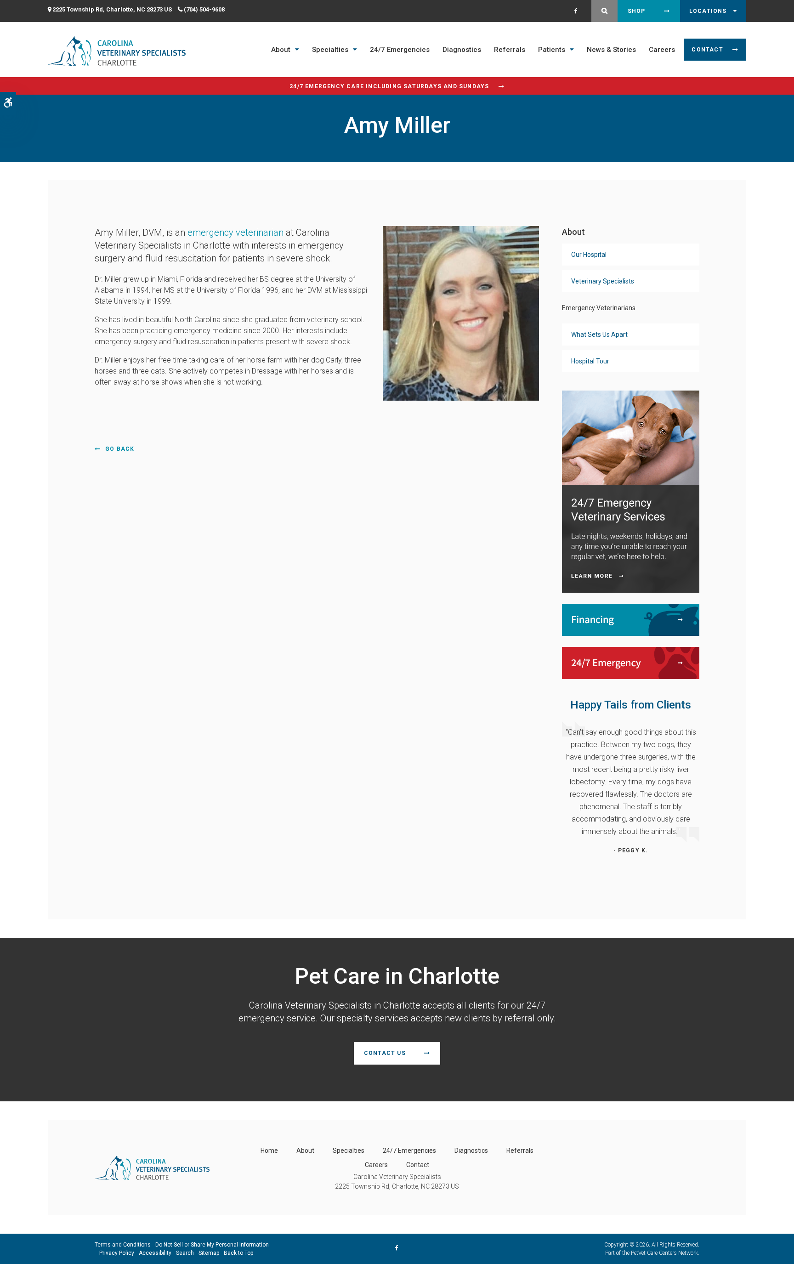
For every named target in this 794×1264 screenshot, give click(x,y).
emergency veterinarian (235, 232)
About (280, 49)
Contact (707, 49)
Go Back (119, 449)
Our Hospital (589, 254)
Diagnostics (461, 49)
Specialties (330, 49)
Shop (637, 11)
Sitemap (208, 1253)
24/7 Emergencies (400, 49)
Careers (662, 49)
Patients (551, 49)
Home (269, 1150)
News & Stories (611, 49)
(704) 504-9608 (204, 9)
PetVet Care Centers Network (664, 1253)
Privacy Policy (116, 1253)
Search (185, 1253)
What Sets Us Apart (599, 334)
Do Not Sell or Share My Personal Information (212, 1244)
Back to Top (238, 1253)
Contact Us (385, 1053)
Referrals (509, 49)
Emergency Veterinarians (598, 308)
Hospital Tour (590, 361)
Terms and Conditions (123, 1244)
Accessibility (155, 1253)
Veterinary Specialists (602, 281)
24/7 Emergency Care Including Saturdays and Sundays (389, 86)
